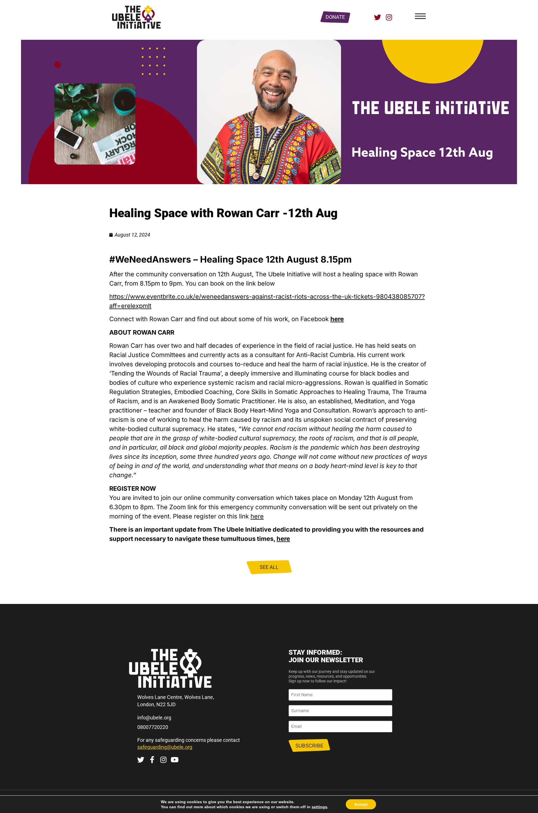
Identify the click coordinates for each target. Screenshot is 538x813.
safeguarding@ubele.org (164, 747)
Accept (361, 804)
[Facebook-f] (152, 759)
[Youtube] (174, 759)
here (257, 516)
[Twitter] (377, 17)
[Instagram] (388, 17)
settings (319, 807)
